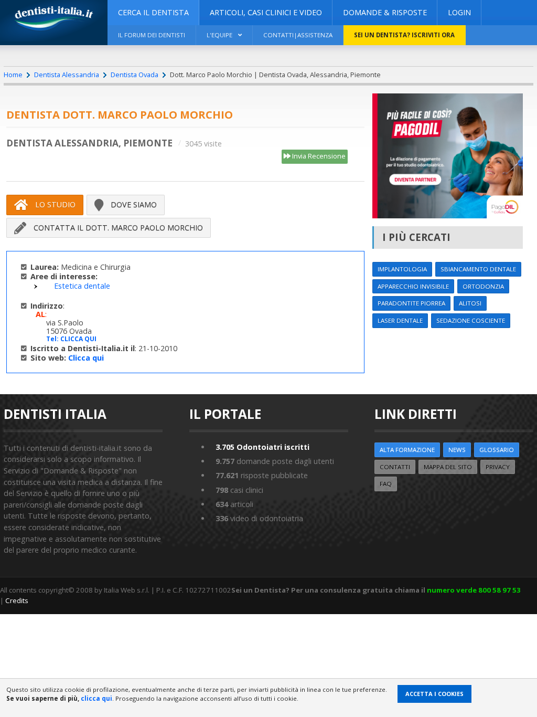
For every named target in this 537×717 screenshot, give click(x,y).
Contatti (395, 467)
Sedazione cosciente (470, 320)
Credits (16, 600)
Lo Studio (54, 204)
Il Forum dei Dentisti (151, 35)
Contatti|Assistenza (297, 35)
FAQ (386, 484)
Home (13, 74)
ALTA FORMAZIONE (407, 450)
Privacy (498, 467)
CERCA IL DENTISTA (153, 12)
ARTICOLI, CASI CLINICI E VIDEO (266, 12)
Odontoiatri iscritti (262, 447)
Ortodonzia (483, 286)
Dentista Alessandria (66, 74)
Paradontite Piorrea (411, 303)
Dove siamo (133, 204)
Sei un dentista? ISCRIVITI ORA (404, 35)
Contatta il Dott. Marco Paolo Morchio (117, 228)
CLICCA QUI (78, 338)
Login (459, 12)
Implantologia (402, 269)
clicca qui (96, 698)
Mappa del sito (448, 467)
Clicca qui (86, 358)
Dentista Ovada (134, 74)
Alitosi (470, 303)
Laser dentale (400, 320)
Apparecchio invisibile (413, 286)
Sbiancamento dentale (478, 269)
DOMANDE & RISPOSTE (385, 12)
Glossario (496, 450)
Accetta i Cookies (434, 694)
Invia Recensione (318, 156)
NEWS (457, 450)
